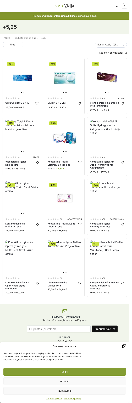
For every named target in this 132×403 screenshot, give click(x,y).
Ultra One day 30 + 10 (17, 102)
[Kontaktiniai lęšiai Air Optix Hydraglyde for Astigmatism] (107, 137)
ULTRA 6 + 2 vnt (56, 102)
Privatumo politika (72, 398)
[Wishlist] (37, 103)
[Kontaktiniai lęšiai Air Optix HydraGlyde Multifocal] (22, 257)
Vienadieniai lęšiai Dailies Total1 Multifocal (104, 104)
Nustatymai (65, 390)
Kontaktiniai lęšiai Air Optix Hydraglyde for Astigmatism (102, 164)
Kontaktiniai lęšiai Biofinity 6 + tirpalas (59, 163)
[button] (124, 346)
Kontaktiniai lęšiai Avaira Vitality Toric (61, 225)
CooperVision (74, 219)
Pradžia (6, 38)
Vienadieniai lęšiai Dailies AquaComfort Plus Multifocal (104, 285)
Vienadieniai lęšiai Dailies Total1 (15, 163)
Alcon (121, 99)
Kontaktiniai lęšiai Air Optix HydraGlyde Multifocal (17, 285)
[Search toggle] (117, 6)
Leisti (65, 371)
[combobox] (111, 45)
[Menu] (8, 6)
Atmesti (64, 381)
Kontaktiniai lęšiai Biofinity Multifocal (100, 225)
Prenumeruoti (103, 329)
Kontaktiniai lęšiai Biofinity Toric (15, 225)
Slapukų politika (54, 398)
